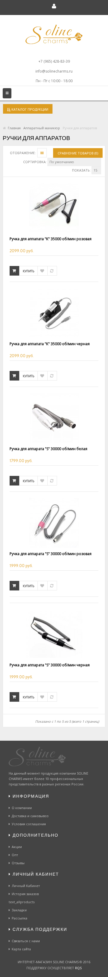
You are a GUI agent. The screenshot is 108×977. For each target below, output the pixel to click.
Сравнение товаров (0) (78, 153)
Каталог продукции (29, 109)
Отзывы (18, 863)
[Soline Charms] (54, 37)
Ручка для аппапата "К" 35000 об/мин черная (50, 343)
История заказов (25, 894)
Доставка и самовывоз (30, 816)
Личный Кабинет (26, 885)
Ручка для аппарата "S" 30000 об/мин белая (48, 448)
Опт (15, 855)
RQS (78, 968)
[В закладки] (42, 271)
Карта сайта (21, 949)
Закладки (19, 910)
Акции (17, 846)
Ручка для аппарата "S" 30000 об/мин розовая (51, 553)
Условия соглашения (29, 824)
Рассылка (19, 918)
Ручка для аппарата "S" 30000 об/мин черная (50, 665)
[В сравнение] (52, 271)
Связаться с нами (26, 941)
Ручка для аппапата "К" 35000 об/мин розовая (51, 238)
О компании (22, 807)
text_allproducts (21, 902)
